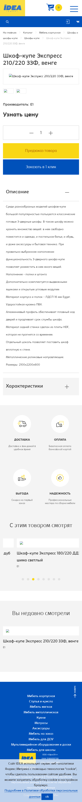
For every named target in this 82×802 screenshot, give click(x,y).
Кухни (41, 717)
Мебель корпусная (50, 32)
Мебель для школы (41, 750)
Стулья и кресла (41, 701)
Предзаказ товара (41, 151)
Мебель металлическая (41, 712)
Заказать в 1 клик (41, 167)
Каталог (27, 32)
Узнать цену (20, 115)
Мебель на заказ (41, 733)
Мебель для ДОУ (41, 739)
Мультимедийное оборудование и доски (41, 744)
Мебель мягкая (41, 707)
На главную (9, 32)
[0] (50, 8)
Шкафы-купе (31, 38)
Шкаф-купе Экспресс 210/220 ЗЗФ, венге (40, 641)
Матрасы (41, 723)
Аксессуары (41, 728)
